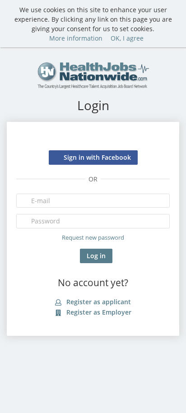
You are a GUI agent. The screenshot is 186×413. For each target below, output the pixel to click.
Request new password (93, 237)
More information (75, 38)
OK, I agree (127, 38)
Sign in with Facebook (97, 157)
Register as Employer (98, 312)
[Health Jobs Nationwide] (93, 74)
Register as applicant (98, 301)
